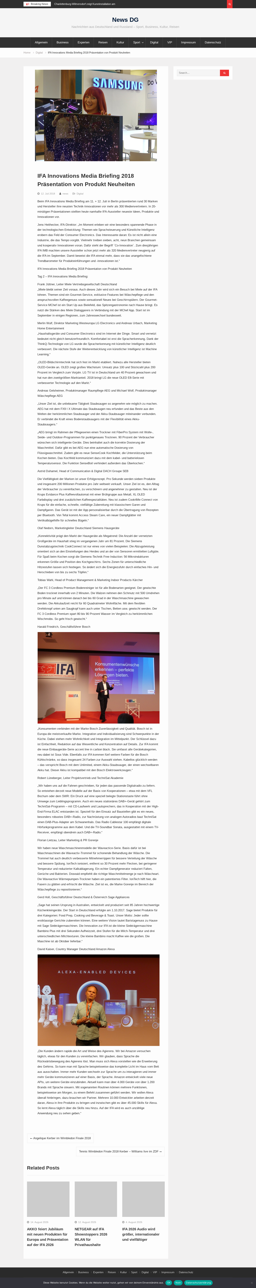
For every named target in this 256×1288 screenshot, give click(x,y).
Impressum (188, 42)
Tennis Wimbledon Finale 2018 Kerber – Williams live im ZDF (118, 1151)
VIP (169, 42)
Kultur (120, 42)
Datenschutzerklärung (198, 1282)
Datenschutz (213, 42)
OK (168, 1282)
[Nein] (251, 1283)
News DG (125, 19)
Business (63, 42)
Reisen (102, 42)
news (65, 193)
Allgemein (41, 42)
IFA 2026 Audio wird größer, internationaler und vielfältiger (141, 1234)
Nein (178, 1282)
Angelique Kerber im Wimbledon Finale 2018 (62, 1138)
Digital (154, 42)
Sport (136, 42)
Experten (83, 42)
